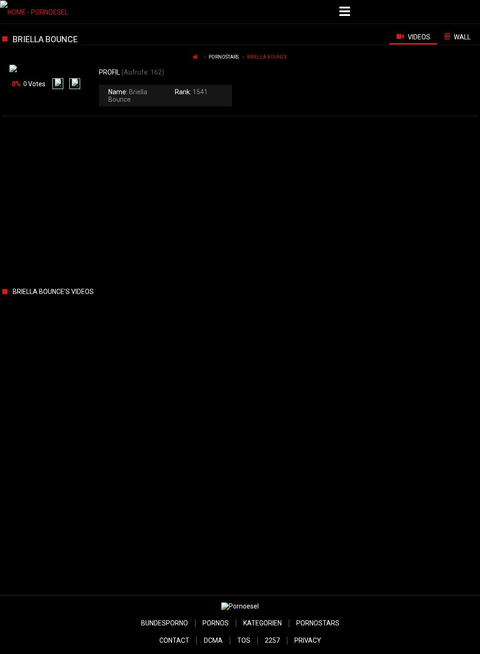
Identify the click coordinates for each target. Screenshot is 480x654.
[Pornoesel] (47, 11)
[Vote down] (74, 83)
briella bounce (267, 57)
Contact (174, 640)
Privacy (307, 640)
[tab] (413, 37)
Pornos (215, 623)
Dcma (213, 640)
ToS (243, 640)
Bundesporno (164, 623)
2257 (272, 640)
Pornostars (224, 57)
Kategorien (262, 623)
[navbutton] (346, 11)
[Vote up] (57, 83)
